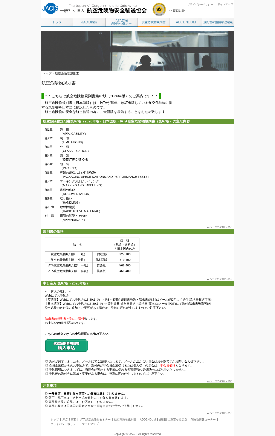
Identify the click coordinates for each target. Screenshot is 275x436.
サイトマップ (225, 4)
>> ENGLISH (177, 10)
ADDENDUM (148, 419)
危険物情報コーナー (203, 419)
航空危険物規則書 (125, 419)
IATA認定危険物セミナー (95, 419)
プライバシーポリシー (200, 4)
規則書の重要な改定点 (173, 419)
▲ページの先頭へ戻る (219, 227)
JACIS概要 (69, 419)
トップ (47, 73)
